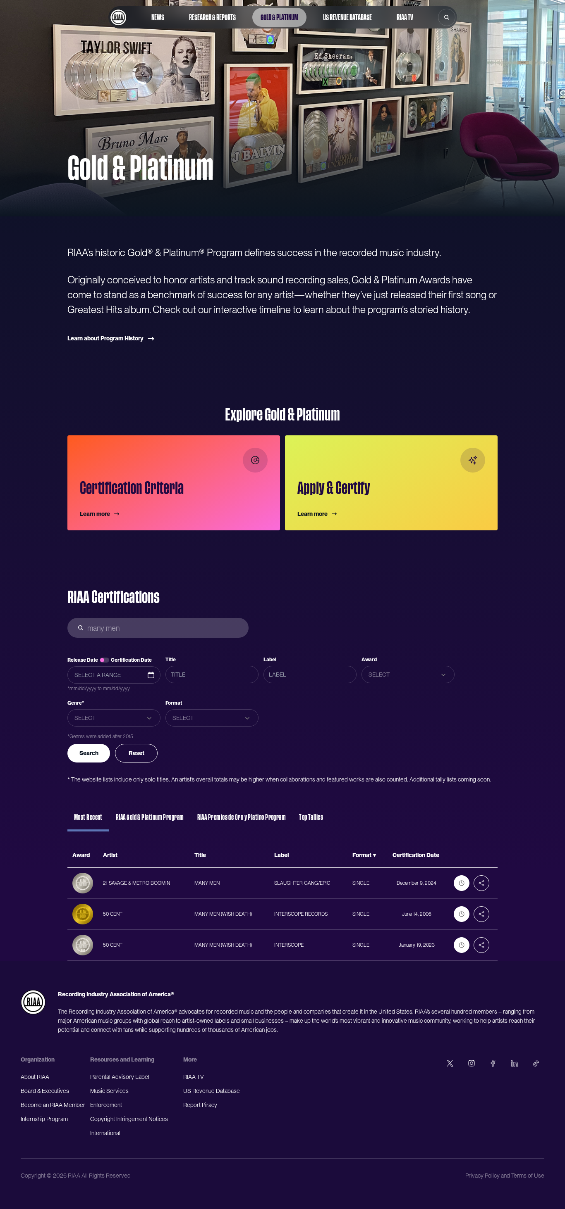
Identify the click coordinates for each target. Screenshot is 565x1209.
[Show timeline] (461, 883)
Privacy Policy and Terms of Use (504, 1175)
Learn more (95, 514)
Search (88, 753)
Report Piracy (200, 1105)
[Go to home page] (118, 17)
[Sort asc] (374, 855)
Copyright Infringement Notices (129, 1119)
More (190, 1059)
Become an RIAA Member (53, 1105)
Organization (38, 1059)
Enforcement (106, 1105)
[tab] (88, 821)
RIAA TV (405, 17)
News (157, 17)
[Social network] (450, 1063)
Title (170, 660)
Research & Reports (212, 17)
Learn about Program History (105, 338)
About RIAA (35, 1077)
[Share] (481, 883)
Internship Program (44, 1119)
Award (369, 660)
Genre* (75, 703)
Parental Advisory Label (119, 1077)
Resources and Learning (122, 1059)
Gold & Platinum (279, 17)
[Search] (446, 17)
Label (269, 660)
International (105, 1133)
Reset (136, 753)
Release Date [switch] (82, 660)
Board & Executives (45, 1091)
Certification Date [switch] (131, 660)
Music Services (109, 1091)
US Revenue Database (347, 17)
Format (173, 703)
